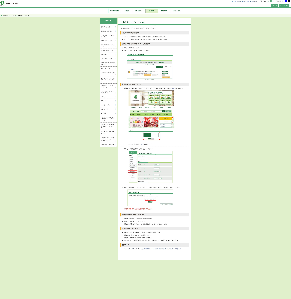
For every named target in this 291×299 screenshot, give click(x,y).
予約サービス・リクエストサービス (107, 35)
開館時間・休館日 (105, 27)
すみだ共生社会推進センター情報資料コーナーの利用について (107, 119)
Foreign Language (237, 1)
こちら (141, 144)
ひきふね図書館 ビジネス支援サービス (108, 63)
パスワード (173, 88)
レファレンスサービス (106, 58)
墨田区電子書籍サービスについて (107, 45)
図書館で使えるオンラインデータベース (107, 86)
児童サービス (104, 101)
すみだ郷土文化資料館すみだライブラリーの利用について (107, 126)
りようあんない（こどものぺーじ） (107, 132)
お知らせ (126, 10)
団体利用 (103, 96)
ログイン (275, 5)
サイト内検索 (246, 1)
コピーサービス (105, 109)
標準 (283, 1)
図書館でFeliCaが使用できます (108, 73)
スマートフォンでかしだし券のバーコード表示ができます (107, 80)
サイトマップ (254, 1)
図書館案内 (164, 10)
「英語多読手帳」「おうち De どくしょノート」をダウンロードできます (108, 139)
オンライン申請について (107, 50)
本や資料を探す (114, 10)
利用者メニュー (139, 10)
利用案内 (151, 10)
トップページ (6, 15)
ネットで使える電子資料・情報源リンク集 (107, 91)
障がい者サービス (105, 105)
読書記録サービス (105, 54)
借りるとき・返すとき (106, 31)
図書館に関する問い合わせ (107, 144)
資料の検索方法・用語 (106, 40)
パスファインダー (105, 68)
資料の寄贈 (103, 113)
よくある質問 (176, 10)
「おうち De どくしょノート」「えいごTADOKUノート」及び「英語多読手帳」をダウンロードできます (152, 248)
